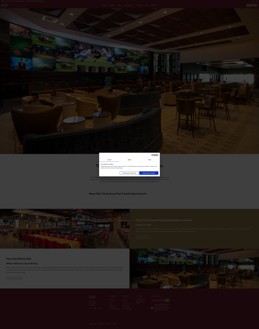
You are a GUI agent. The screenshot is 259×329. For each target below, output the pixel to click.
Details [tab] (129, 159)
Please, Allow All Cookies (149, 173)
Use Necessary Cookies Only (129, 173)
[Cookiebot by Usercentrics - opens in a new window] (152, 155)
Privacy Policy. (119, 167)
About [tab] (149, 159)
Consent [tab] (109, 159)
